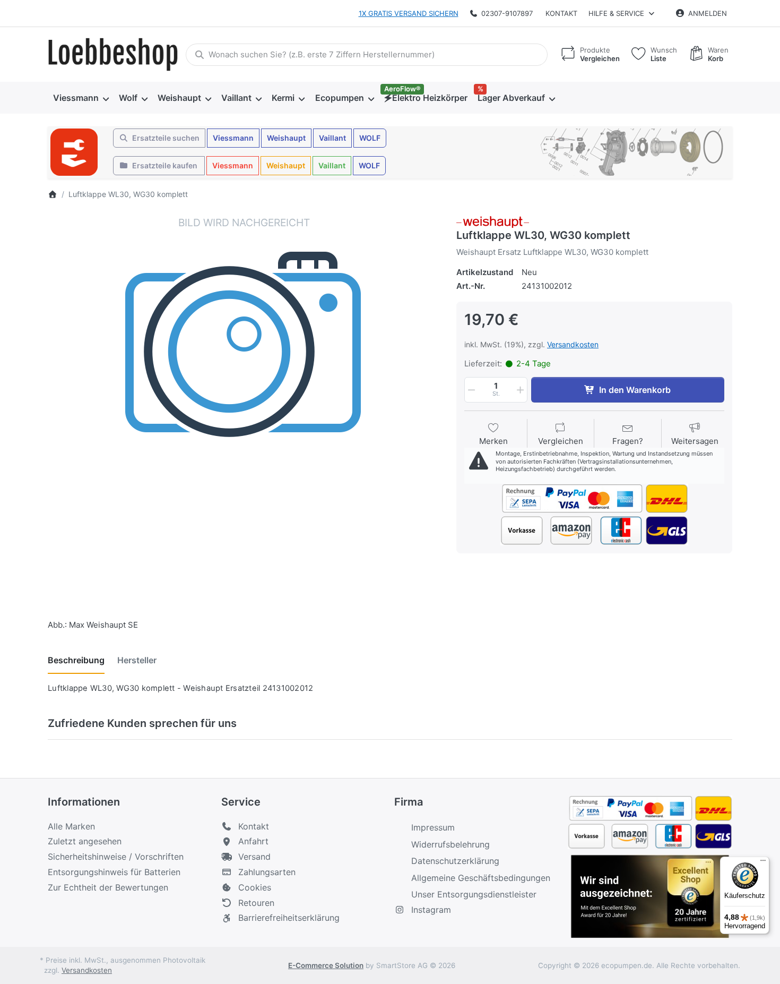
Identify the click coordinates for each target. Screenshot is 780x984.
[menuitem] (81, 97)
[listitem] (244, 412)
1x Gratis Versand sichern (408, 13)
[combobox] (367, 55)
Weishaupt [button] (286, 137)
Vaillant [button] (332, 137)
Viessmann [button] (233, 137)
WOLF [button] (369, 137)
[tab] (76, 660)
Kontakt (561, 13)
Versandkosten (573, 344)
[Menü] (763, 863)
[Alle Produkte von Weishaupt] (492, 221)
